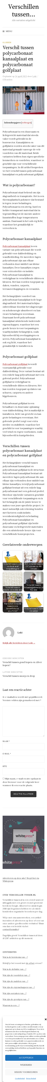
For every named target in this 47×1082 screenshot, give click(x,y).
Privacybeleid (31, 1078)
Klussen (7, 42)
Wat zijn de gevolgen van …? (16, 999)
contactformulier (11, 929)
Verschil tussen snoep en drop (19, 676)
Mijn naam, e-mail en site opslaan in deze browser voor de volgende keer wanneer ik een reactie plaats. (22, 782)
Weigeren (26, 1065)
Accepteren (26, 1057)
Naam (6, 741)
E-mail (7, 754)
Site (5, 766)
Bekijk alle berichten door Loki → (19, 643)
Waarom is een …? (11, 1005)
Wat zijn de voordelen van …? (16, 975)
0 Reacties (7, 79)
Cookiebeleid (20, 1078)
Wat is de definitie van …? (14, 969)
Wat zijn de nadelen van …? (15, 981)
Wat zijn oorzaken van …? (15, 993)
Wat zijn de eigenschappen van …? (19, 987)
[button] (45, 1019)
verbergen (26, 122)
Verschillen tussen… (23, 10)
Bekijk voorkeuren (26, 1072)
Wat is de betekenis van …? (15, 957)
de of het (30, 963)
